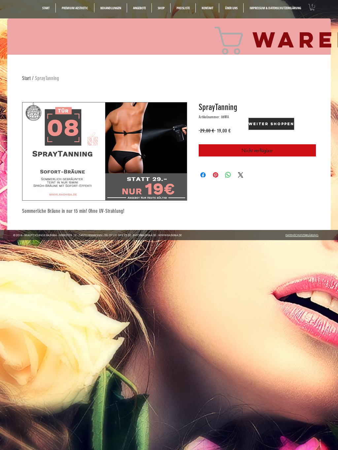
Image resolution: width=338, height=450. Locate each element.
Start (26, 78)
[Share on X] (241, 175)
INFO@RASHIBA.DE (144, 235)
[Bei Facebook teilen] (203, 175)
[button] (183, 8)
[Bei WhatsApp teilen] (228, 175)
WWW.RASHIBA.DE (170, 235)
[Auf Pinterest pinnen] (216, 175)
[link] (312, 7)
